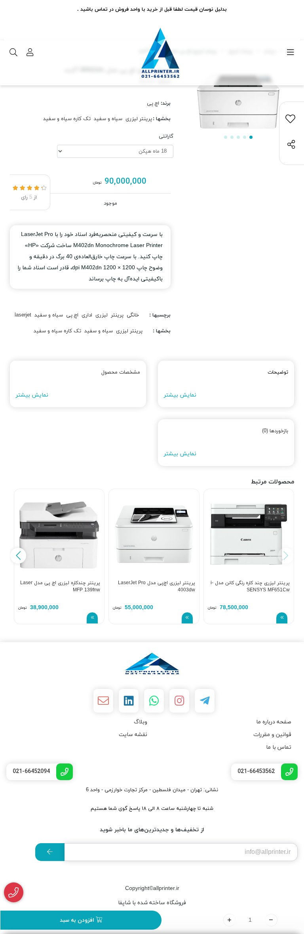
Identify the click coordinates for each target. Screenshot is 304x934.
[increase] (229, 920)
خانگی (133, 315)
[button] (18, 556)
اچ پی (153, 103)
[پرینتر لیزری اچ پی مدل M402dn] (152, 663)
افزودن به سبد (78, 920)
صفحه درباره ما (273, 722)
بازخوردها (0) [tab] (275, 431)
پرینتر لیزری (138, 119)
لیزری (101, 315)
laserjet (23, 315)
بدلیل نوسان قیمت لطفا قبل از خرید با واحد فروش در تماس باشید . (152, 9)
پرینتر (117, 315)
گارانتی (166, 136)
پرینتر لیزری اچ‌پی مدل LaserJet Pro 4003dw (156, 586)
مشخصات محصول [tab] (120, 372)
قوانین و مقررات (272, 734)
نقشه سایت (133, 734)
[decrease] (271, 920)
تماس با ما (278, 747)
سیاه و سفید (108, 119)
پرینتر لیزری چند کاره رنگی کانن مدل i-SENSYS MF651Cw (250, 586)
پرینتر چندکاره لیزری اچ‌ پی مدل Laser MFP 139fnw (60, 586)
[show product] (282, 618)
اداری (87, 315)
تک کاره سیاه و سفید (67, 119)
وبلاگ (140, 722)
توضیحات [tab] (278, 372)
